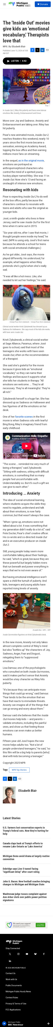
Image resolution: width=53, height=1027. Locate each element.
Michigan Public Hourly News (18, 992)
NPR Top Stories (19, 770)
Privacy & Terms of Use (16, 1004)
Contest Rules (12, 998)
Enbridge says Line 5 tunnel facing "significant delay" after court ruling (21, 870)
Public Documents (14, 985)
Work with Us (11, 979)
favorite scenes (24, 416)
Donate (44, 4)
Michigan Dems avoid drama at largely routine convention (26, 858)
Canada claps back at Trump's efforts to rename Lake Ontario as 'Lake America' (23, 845)
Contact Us (10, 973)
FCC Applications (13, 1010)
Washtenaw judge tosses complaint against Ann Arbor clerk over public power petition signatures (25, 897)
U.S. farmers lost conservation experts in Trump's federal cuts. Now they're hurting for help (25, 830)
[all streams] (49, 1023)
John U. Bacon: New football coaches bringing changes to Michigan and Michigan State (26, 883)
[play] (4, 1023)
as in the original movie (31, 160)
